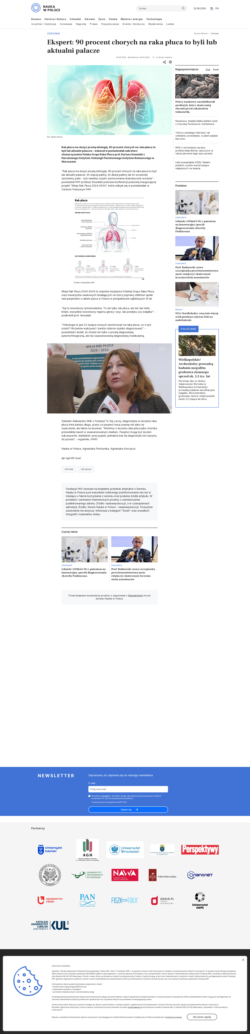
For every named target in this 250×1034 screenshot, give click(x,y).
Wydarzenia (155, 24)
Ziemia (113, 19)
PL (212, 8)
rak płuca (86, 469)
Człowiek (75, 19)
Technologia (154, 19)
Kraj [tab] (208, 69)
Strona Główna (201, 33)
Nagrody (81, 24)
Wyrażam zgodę (202, 1017)
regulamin (105, 796)
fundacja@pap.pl (135, 1007)
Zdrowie (89, 19)
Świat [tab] (216, 69)
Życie (101, 19)
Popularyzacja (110, 24)
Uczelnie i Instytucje (43, 24)
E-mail (91, 783)
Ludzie (170, 24)
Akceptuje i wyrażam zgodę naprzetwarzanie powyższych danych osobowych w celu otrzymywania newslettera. (126, 797)
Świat (179, 309)
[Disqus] (109, 648)
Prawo (94, 24)
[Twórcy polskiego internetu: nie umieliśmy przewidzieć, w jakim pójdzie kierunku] (197, 135)
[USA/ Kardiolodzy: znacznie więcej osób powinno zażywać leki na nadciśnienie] (197, 302)
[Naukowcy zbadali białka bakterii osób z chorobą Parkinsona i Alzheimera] (197, 122)
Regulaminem (135, 595)
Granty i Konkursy (133, 24)
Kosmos (36, 19)
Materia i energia (132, 19)
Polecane (188, 328)
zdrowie (69, 469)
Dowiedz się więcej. (173, 1017)
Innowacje (66, 24)
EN (217, 8)
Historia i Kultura (55, 19)
